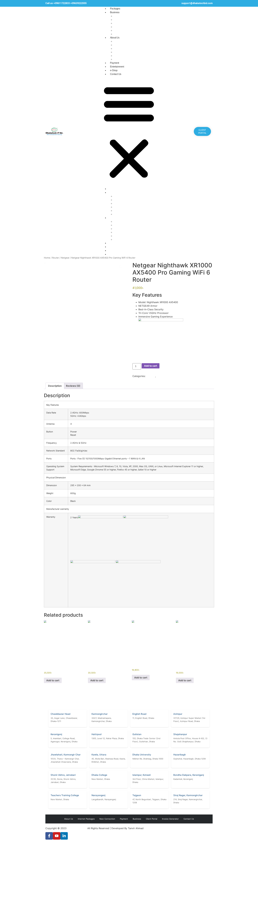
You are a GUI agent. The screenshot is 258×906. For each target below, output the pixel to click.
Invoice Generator (170, 819)
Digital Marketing (123, 19)
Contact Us (115, 74)
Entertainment (117, 66)
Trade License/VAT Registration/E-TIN (135, 59)
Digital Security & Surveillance (131, 23)
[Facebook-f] (49, 836)
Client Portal (151, 819)
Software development (126, 26)
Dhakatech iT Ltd (77, 828)
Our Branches (121, 41)
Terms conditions (123, 48)
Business (114, 12)
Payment (114, 63)
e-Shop (114, 70)
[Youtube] (56, 836)
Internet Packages (86, 819)
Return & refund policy (126, 52)
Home (47, 257)
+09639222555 (78, 3)
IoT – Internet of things (126, 33)
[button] (129, 131)
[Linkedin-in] (64, 836)
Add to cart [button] (52, 680)
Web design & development (129, 30)
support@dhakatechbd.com (197, 3)
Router (55, 257)
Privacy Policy (122, 55)
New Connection (107, 819)
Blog (116, 44)
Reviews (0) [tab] (73, 385)
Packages (115, 8)
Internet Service (122, 16)
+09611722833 (61, 3)
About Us (114, 37)
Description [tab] (55, 385)
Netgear (65, 257)
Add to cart (150, 365)
